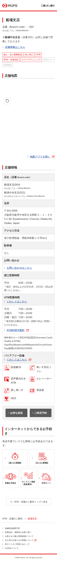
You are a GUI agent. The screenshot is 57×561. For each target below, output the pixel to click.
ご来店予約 (40, 413)
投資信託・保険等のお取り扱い (18, 532)
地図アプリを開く (40, 156)
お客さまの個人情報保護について (19, 536)
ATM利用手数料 (16, 330)
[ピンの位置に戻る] (7, 101)
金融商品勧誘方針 (12, 528)
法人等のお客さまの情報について (19, 540)
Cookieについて (12, 548)
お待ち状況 (16, 413)
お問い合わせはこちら (19, 268)
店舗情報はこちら (15, 47)
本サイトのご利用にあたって (17, 544)
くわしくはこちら (17, 301)
